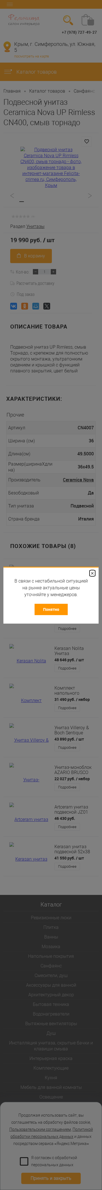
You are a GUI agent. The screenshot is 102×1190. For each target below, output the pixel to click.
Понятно (51, 609)
